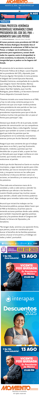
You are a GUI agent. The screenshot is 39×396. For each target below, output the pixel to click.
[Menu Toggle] (19, 11)
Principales (5, 21)
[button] (19, 8)
